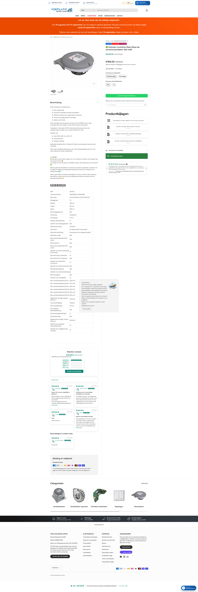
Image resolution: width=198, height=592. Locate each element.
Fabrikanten (105, 549)
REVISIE (100, 16)
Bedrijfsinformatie (107, 537)
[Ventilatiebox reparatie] (79, 495)
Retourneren (86, 549)
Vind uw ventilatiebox (108, 558)
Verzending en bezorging (90, 537)
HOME (77, 16)
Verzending (119, 64)
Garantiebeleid (87, 555)
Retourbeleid (86, 546)
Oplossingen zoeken (107, 552)
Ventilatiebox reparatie (79, 507)
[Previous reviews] (107, 168)
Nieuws (104, 543)
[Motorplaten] (139, 495)
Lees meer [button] (54, 405)
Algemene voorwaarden (90, 540)
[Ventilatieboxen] (59, 495)
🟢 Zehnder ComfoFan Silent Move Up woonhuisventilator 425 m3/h (63, 37)
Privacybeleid (87, 543)
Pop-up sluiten (86, 308)
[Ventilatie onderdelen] (99, 495)
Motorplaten (139, 507)
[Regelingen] (119, 495)
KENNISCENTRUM (109, 16)
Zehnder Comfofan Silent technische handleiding (128, 141)
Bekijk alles (144, 483)
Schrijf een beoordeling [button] (74, 371)
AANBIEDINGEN (91, 16)
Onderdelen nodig (107, 555)
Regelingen (119, 507)
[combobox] (109, 10)
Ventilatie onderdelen (99, 507)
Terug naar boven (99, 524)
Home (51, 37)
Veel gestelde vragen (117, 156)
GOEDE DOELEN (126, 547)
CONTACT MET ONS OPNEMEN (60, 556)
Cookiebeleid (86, 552)
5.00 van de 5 (78, 355)
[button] (109, 54)
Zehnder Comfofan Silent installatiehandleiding (128, 134)
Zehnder (108, 41)
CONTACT (120, 16)
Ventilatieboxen (59, 507)
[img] (55, 386)
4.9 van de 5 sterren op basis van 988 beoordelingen (102, 586)
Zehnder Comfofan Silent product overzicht (128, 126)
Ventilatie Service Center (59, 575)
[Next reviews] (146, 168)
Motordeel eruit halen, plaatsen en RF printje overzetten (128, 120)
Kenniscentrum (106, 546)
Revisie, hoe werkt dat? (108, 540)
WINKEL (83, 16)
